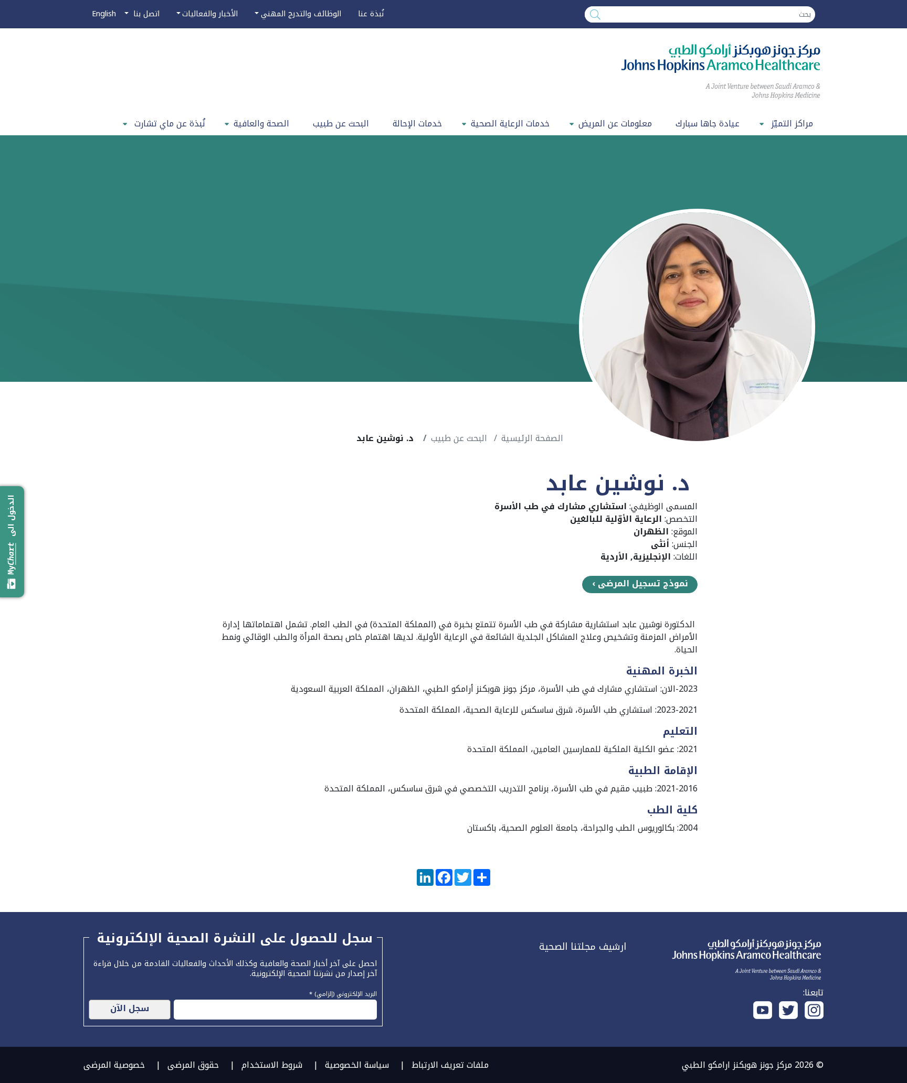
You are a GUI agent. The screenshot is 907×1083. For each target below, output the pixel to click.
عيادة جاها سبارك (708, 123)
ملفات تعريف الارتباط (450, 1065)
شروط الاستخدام (271, 1065)
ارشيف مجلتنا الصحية (582, 947)
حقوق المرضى (193, 1065)
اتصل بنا (145, 14)
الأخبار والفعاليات (210, 14)
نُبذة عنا (371, 14)
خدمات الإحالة (417, 123)
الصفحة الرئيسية (532, 438)
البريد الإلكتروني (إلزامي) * (343, 992)
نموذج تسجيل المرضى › (640, 584)
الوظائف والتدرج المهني (301, 14)
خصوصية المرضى (114, 1065)
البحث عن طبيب (341, 123)
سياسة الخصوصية (357, 1065)
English (104, 14)
